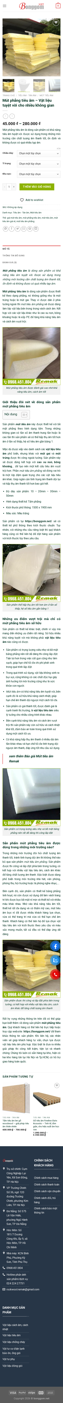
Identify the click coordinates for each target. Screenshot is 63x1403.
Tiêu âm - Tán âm (27, 95)
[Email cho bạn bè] (24, 229)
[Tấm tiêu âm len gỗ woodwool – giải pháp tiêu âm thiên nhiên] (16, 1098)
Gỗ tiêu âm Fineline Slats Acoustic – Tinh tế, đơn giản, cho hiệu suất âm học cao (46, 1125)
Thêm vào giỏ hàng (37, 186)
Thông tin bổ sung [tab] (14, 255)
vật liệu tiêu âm (43, 710)
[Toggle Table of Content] (22, 415)
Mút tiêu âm (46, 95)
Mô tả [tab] (6, 249)
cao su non (44, 462)
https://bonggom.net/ (38, 521)
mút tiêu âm (47, 218)
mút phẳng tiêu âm (32, 218)
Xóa (58, 149)
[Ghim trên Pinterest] (30, 229)
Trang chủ (9, 95)
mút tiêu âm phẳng (25, 221)
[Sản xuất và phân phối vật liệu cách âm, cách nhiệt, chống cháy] (32, 6)
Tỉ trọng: (7, 163)
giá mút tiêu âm (14, 218)
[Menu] (5, 6)
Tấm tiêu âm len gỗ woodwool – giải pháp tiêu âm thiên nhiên (16, 1123)
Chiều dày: (8, 153)
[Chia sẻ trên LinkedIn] (36, 229)
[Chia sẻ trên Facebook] (11, 229)
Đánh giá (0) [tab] (10, 262)
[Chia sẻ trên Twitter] (17, 229)
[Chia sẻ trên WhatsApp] (5, 229)
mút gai (45, 453)
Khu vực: (7, 174)
